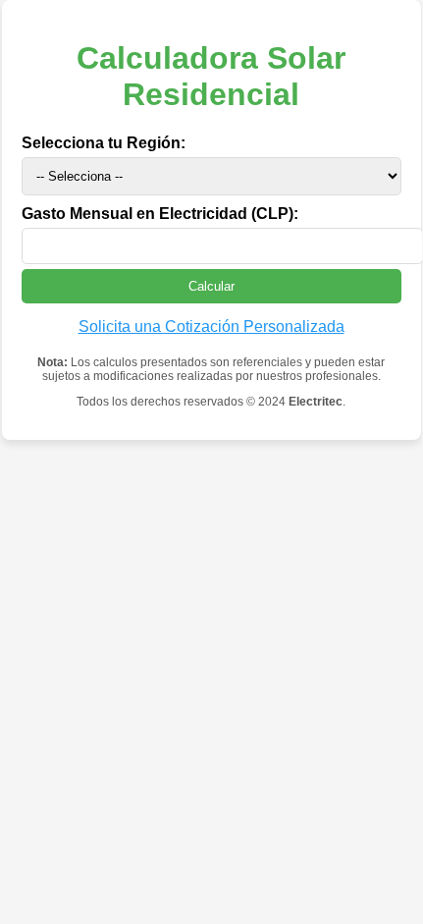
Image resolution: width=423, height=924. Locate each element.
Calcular (211, 286)
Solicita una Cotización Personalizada (211, 326)
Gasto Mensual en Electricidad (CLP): (160, 213)
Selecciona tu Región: (103, 143)
